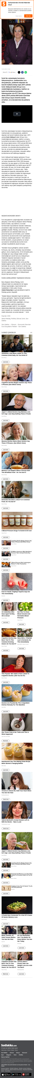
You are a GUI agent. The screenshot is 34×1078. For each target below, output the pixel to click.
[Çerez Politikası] (5, 1069)
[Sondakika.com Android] (16, 1074)
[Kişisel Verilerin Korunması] (16, 1069)
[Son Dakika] (17, 1045)
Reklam (9, 1050)
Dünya (18, 1052)
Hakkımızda (4, 1050)
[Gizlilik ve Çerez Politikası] (25, 1068)
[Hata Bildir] (7, 1071)
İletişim (12, 1050)
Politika (21, 1054)
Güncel (12, 1052)
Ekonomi (24, 1052)
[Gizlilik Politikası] (14, 1068)
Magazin (8, 1054)
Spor (2, 1054)
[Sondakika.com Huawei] (26, 1074)
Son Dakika (4, 1052)
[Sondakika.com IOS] (6, 1074)
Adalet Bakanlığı (7, 290)
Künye (16, 1050)
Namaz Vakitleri (5, 1057)
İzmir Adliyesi (10, 137)
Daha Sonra (19, 16)
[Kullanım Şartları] (5, 1068)
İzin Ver (28, 16)
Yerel (15, 1054)
